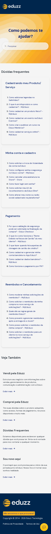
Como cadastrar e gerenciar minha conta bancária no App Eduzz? (24, 253)
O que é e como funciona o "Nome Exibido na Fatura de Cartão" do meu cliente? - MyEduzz (25, 239)
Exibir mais (7, 391)
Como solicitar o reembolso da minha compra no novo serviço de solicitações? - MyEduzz (25, 304)
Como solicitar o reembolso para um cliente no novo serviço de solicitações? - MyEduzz (25, 335)
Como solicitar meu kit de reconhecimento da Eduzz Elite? (23, 189)
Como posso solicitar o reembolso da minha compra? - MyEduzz (26, 326)
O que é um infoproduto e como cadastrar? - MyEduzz (23, 105)
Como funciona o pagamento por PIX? (26, 266)
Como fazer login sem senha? (22, 184)
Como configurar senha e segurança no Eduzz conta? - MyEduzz (25, 171)
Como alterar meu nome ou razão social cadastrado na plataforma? (24, 196)
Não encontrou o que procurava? (19, 513)
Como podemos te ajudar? (25, 33)
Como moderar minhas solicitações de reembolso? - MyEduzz (26, 296)
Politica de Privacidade (13, 524)
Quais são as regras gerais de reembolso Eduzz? (22, 312)
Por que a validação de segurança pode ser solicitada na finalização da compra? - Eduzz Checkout (25, 229)
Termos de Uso (32, 524)
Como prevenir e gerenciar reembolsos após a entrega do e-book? (26, 319)
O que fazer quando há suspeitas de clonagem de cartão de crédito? (25, 246)
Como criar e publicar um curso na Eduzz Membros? (24, 126)
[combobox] (25, 46)
